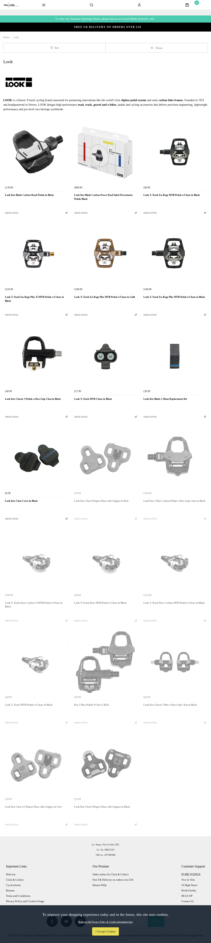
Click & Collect (15, 879)
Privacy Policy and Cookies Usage (25, 901)
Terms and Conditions (18, 895)
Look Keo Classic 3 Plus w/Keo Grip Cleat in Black (170, 704)
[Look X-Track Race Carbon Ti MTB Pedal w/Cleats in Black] (36, 560)
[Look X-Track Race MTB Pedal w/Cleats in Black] (105, 560)
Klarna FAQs (100, 885)
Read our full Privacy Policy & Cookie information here (105, 922)
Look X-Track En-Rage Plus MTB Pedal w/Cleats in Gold (104, 297)
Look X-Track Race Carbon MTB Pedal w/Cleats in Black (174, 602)
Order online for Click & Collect (111, 874)
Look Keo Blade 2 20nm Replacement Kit (165, 399)
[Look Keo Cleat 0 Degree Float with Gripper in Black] (105, 764)
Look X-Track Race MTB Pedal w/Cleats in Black (100, 602)
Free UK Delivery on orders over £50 (113, 879)
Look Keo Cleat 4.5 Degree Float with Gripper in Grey (33, 806)
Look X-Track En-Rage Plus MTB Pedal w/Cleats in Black (174, 297)
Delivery (11, 874)
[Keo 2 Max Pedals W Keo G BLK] (105, 662)
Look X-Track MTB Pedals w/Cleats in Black (29, 704)
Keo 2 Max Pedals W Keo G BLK (91, 704)
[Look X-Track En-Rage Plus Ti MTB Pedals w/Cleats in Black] (36, 254)
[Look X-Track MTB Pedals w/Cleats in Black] (36, 662)
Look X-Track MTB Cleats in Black (93, 399)
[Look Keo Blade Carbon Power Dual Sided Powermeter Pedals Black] (105, 152)
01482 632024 (190, 874)
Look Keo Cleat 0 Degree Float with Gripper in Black (102, 806)
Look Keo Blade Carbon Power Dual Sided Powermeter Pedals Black (103, 197)
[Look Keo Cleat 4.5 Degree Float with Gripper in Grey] (36, 764)
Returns (10, 890)
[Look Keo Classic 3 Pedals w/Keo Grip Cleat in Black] (36, 356)
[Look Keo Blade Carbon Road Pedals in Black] (36, 152)
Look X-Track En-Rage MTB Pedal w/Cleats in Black (171, 195)
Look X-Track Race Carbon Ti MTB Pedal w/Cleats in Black (33, 604)
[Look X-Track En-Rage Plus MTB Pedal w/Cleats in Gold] (105, 254)
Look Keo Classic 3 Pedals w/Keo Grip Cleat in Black (33, 399)
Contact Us (187, 901)
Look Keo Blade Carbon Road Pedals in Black (29, 195)
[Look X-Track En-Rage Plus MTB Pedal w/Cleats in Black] (174, 254)
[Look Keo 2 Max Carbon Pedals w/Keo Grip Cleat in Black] (174, 458)
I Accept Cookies (105, 931)
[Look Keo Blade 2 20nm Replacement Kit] (174, 356)
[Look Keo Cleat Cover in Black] (36, 458)
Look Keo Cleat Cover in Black (21, 500)
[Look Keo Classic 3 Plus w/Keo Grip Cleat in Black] (174, 662)
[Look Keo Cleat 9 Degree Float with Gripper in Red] (105, 458)
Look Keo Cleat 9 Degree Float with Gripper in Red (101, 500)
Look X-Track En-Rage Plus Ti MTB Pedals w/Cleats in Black (34, 299)
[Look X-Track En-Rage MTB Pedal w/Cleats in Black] (174, 152)
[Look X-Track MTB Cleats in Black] (105, 356)
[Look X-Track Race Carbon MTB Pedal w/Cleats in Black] (174, 560)
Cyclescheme (13, 885)
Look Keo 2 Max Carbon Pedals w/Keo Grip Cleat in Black (174, 500)
